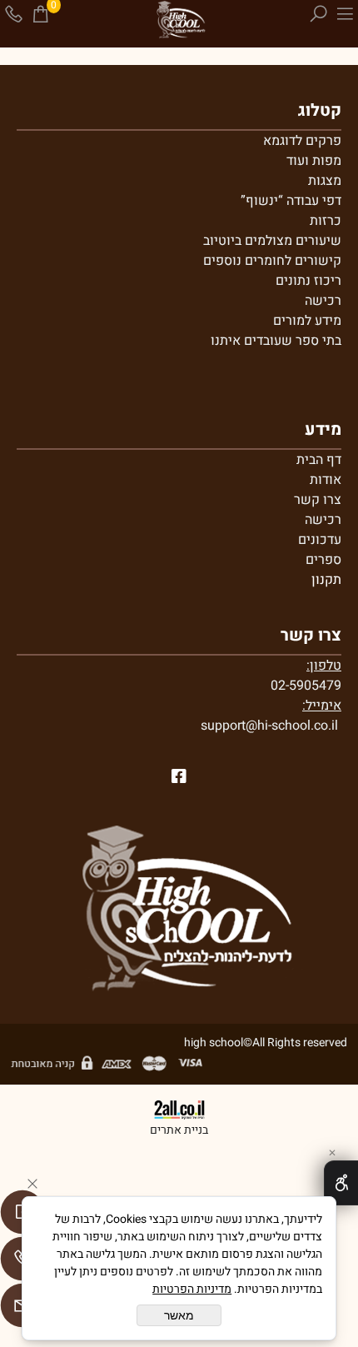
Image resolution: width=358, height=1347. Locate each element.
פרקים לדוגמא (302, 141)
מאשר (179, 1315)
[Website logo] (178, 21)
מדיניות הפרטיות (191, 1289)
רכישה (323, 301)
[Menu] (344, 14)
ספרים (323, 560)
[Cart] (40, 14)
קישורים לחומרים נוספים (272, 261)
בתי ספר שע (307, 341)
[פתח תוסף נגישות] (341, 1182)
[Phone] (13, 14)
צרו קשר (317, 500)
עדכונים (319, 540)
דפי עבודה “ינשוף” (291, 201)
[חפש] (318, 14)
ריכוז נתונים (308, 281)
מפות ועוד (313, 161)
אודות (325, 480)
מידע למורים (307, 321)
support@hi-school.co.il (269, 726)
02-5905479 (306, 686)
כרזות (325, 221)
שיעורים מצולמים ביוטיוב (272, 241)
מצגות (324, 181)
